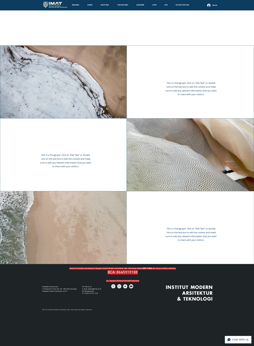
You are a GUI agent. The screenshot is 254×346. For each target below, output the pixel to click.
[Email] (125, 286)
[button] (89, 5)
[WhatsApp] (119, 286)
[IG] (113, 286)
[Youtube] (131, 286)
